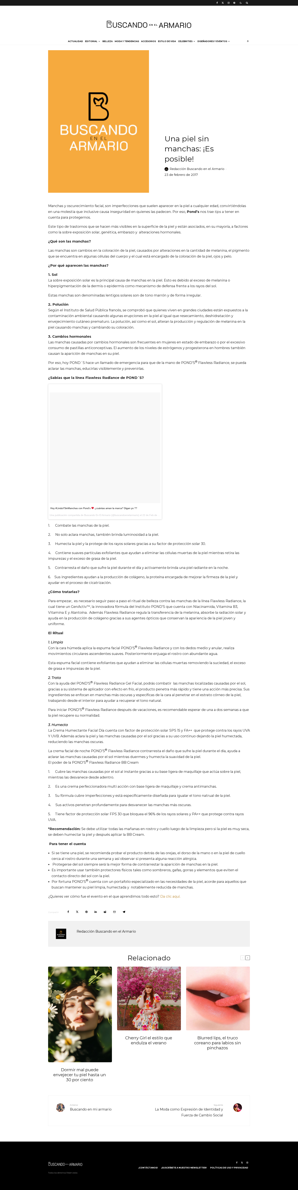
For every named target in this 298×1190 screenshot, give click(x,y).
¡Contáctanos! (148, 1167)
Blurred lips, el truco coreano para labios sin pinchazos (217, 1043)
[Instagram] (228, 3)
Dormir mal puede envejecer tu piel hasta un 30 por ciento (79, 1074)
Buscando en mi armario (91, 1108)
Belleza (107, 41)
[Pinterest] (234, 3)
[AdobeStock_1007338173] (80, 1014)
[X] (223, 3)
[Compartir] (68, 912)
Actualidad (75, 41)
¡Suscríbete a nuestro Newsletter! (184, 1167)
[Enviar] (105, 912)
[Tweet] (77, 912)
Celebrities (185, 41)
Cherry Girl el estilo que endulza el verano (148, 1040)
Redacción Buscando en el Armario (197, 169)
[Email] (114, 912)
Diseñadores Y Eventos (212, 41)
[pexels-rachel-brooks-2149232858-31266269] (149, 998)
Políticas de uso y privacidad (229, 1167)
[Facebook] (217, 3)
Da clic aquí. (170, 896)
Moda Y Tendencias (127, 41)
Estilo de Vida (167, 41)
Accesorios (148, 41)
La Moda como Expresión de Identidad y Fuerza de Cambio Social (189, 1110)
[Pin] (86, 912)
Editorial (91, 41)
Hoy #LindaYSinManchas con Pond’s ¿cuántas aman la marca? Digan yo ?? (93, 508)
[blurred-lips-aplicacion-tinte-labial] (218, 998)
